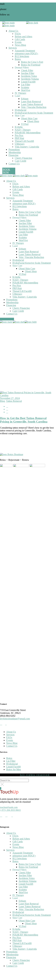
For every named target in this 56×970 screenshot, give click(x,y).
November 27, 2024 (10, 398)
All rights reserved (35, 774)
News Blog (11, 743)
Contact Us (11, 746)
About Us (11, 731)
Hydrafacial (12, 763)
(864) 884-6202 (15, 9)
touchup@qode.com (9, 807)
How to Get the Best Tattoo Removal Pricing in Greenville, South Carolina (23, 419)
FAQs (9, 737)
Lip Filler (10, 761)
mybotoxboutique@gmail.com (20, 4)
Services (10, 734)
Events (9, 740)
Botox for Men (13, 769)
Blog (2, 401)
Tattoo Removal (14, 401)
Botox (9, 758)
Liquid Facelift (13, 766)
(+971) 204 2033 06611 (10, 810)
